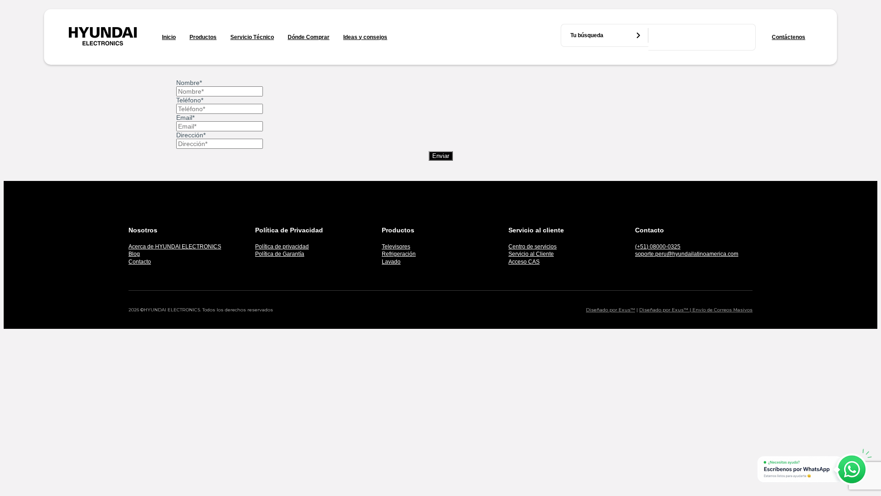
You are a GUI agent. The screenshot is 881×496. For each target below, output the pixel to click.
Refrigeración (399, 254)
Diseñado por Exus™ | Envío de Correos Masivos (696, 310)
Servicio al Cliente (531, 254)
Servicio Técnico (252, 37)
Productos (203, 37)
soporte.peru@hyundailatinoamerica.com (686, 254)
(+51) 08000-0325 (657, 246)
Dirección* (191, 135)
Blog (134, 254)
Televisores (396, 246)
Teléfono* (189, 100)
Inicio (169, 37)
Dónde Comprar (308, 37)
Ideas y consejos (365, 37)
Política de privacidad (282, 246)
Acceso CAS (524, 262)
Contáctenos (788, 37)
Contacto (139, 262)
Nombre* (189, 82)
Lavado (391, 262)
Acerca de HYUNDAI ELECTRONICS (174, 246)
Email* (185, 117)
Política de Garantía (279, 254)
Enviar (440, 155)
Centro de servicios (532, 246)
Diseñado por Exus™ (610, 310)
